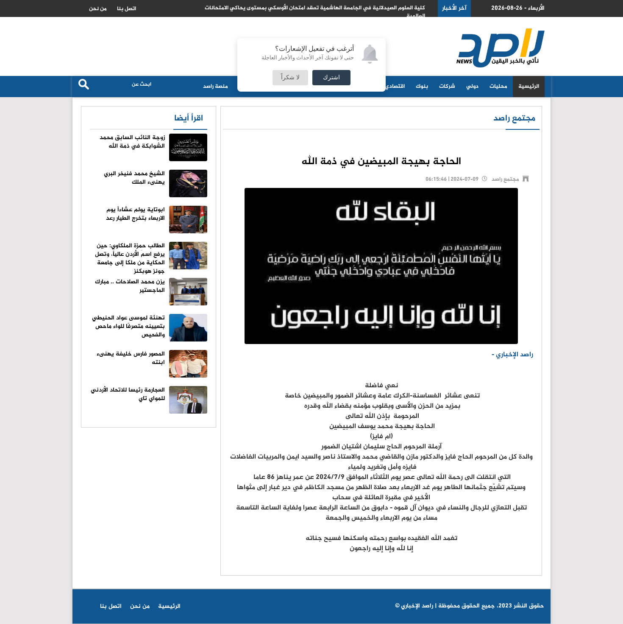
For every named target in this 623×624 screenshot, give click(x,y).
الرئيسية (528, 86)
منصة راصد (215, 86)
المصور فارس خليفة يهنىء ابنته (131, 358)
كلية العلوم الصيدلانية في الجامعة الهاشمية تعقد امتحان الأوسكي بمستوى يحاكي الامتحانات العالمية (315, 12)
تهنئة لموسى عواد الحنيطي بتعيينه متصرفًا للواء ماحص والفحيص (128, 326)
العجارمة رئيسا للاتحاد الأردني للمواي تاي (128, 394)
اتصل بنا (126, 9)
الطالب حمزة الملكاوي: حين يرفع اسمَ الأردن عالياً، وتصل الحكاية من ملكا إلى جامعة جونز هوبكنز (130, 258)
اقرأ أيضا (188, 119)
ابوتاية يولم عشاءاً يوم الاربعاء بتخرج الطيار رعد (135, 214)
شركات (447, 86)
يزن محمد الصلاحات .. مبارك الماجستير (130, 286)
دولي (472, 86)
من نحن (98, 9)
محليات (498, 86)
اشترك (331, 78)
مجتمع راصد (514, 119)
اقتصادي (395, 86)
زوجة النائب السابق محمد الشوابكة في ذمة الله (132, 142)
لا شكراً (290, 78)
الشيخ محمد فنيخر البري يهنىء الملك (134, 178)
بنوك (422, 86)
